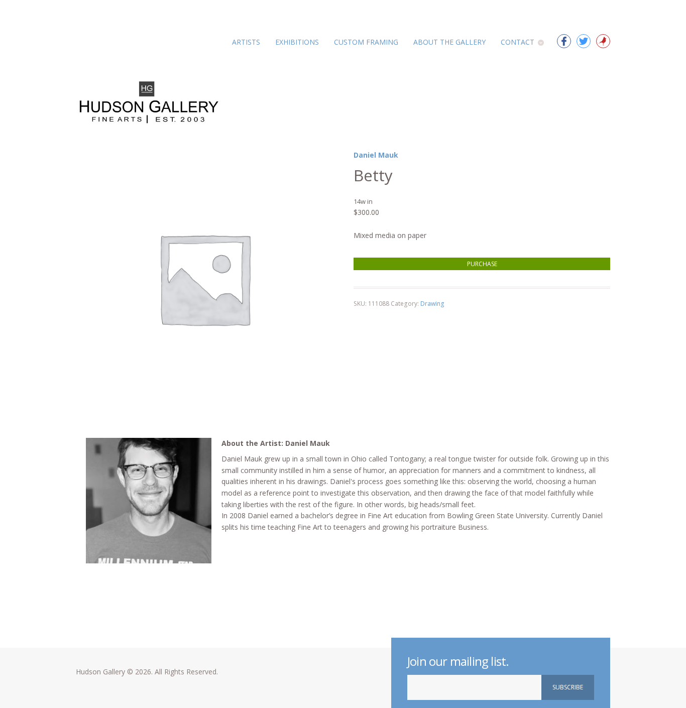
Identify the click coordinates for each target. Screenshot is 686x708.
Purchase (482, 264)
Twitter (583, 41)
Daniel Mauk (376, 155)
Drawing (432, 303)
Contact (517, 42)
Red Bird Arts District (603, 41)
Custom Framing (366, 42)
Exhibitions (297, 42)
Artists (246, 42)
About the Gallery (449, 42)
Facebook (563, 41)
